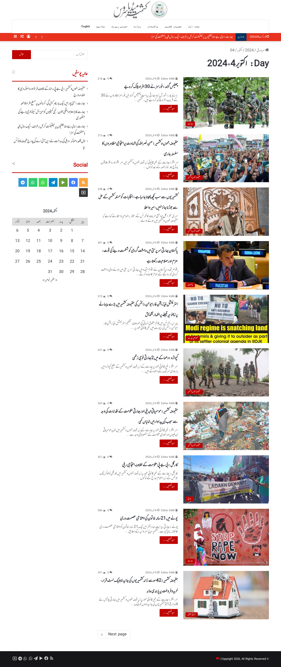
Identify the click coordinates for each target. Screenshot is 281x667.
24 (50, 261)
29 (72, 272)
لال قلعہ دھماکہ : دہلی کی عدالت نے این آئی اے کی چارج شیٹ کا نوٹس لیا (49, 144)
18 (38, 251)
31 (50, 272)
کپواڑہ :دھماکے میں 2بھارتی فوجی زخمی (155, 358)
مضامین (100, 26)
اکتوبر (239, 50)
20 (17, 251)
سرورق (261, 50)
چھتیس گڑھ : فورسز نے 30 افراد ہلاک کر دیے (151, 87)
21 (82, 261)
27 (17, 261)
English (85, 26)
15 (72, 251)
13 (17, 241)
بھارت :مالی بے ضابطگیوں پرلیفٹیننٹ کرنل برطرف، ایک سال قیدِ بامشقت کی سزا (192, 37)
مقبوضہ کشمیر (173, 26)
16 (61, 251)
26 (28, 261)
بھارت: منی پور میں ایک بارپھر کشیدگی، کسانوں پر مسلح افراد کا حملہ (52, 103)
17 (50, 251)
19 (28, 251)
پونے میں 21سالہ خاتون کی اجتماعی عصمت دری (149, 518)
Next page (117, 634)
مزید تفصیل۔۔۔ (169, 108)
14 (82, 251)
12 (28, 241)
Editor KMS (168, 79)
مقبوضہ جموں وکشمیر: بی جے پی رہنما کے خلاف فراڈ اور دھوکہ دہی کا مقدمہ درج (51, 92)
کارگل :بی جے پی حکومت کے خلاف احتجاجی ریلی (150, 465)
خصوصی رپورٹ (120, 26)
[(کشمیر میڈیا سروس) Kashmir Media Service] (141, 9)
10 (50, 241)
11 (38, 241)
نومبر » (46, 280)
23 (61, 261)
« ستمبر (53, 280)
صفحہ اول (194, 26)
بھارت (137, 26)
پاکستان (153, 26)
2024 (249, 50)
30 (61, 272)
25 (38, 261)
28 (82, 272)
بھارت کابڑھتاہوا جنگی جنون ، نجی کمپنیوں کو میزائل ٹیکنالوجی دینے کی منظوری (51, 115)
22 (72, 261)
